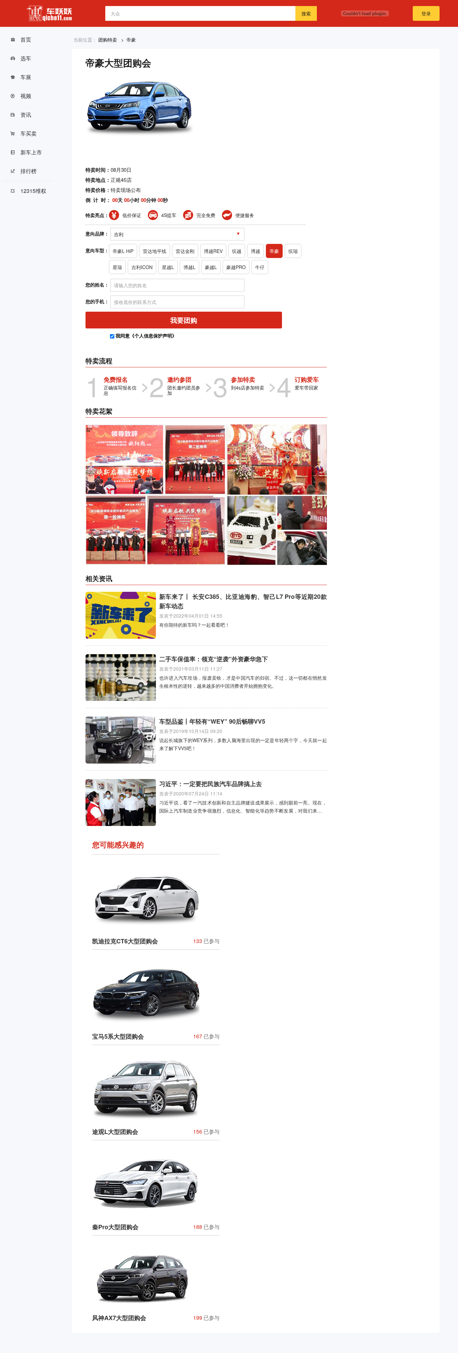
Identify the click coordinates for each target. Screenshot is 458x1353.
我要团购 (183, 320)
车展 (25, 77)
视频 (25, 96)
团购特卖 (107, 39)
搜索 (306, 13)
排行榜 (28, 171)
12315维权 (33, 191)
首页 (25, 39)
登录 (426, 13)
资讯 (25, 114)
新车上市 (31, 152)
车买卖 (28, 133)
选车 (25, 58)
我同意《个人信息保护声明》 (146, 335)
